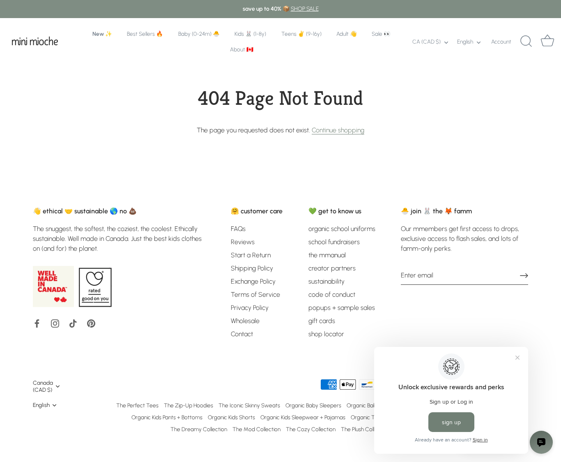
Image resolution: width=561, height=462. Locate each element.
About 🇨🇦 (241, 49)
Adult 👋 (346, 33)
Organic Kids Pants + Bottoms (166, 417)
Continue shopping (338, 130)
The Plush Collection (365, 429)
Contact (242, 334)
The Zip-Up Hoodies (188, 405)
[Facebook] (37, 323)
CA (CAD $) (426, 41)
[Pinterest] (91, 323)
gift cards (321, 321)
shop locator (326, 334)
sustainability (326, 281)
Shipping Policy (252, 268)
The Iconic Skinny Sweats (249, 405)
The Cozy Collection (311, 429)
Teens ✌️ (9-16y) (301, 33)
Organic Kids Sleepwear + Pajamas (302, 417)
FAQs (238, 229)
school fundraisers (334, 242)
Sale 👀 (381, 33)
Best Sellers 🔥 (145, 33)
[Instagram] (55, 323)
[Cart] (547, 41)
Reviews (243, 242)
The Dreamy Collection (198, 429)
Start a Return (251, 255)
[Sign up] (524, 275)
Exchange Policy (253, 281)
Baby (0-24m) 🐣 (199, 33)
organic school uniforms (341, 229)
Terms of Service (255, 294)
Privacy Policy (250, 308)
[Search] (526, 41)
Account (501, 41)
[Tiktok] (73, 323)
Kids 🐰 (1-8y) (250, 33)
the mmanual (327, 255)
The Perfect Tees (137, 405)
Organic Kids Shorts (231, 417)
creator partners (332, 268)
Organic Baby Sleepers (313, 405)
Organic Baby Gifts (369, 405)
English (465, 41)
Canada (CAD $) (43, 386)
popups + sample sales (341, 308)
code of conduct (331, 294)
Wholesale (245, 321)
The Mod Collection (256, 429)
